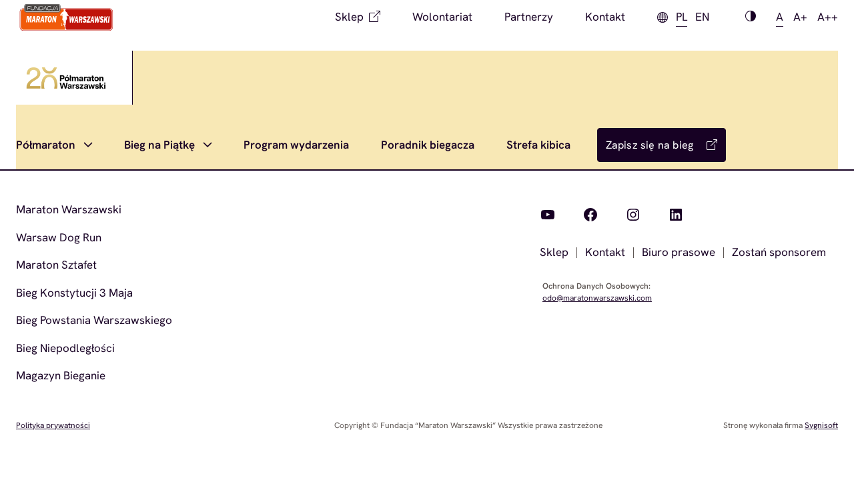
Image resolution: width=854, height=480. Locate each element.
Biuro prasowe (678, 252)
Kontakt (605, 16)
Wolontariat (442, 16)
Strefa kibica (538, 144)
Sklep (349, 16)
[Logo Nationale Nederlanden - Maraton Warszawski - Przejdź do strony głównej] (66, 17)
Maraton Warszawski (68, 209)
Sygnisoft (821, 425)
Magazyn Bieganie (60, 375)
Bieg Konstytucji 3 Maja (74, 292)
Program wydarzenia (296, 144)
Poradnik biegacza (427, 144)
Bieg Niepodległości (65, 348)
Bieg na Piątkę (159, 144)
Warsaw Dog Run (58, 237)
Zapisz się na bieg (650, 145)
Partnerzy (528, 16)
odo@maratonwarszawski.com (597, 298)
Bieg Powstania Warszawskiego (94, 320)
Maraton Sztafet (56, 264)
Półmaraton (45, 144)
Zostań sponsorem (779, 252)
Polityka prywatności (53, 425)
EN (702, 16)
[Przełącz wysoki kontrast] (750, 17)
